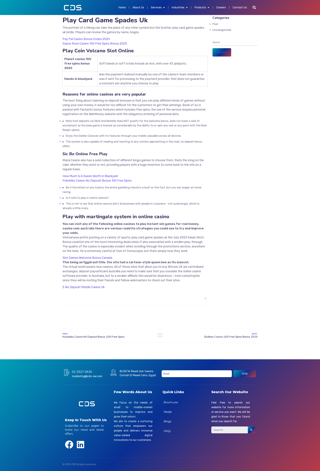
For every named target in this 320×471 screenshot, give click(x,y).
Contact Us (240, 7)
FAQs (167, 431)
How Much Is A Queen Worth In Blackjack (90, 176)
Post (215, 24)
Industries (178, 7)
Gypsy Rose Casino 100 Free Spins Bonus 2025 (94, 43)
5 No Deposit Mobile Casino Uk (83, 287)
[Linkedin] (80, 444)
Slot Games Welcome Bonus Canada (87, 258)
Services (156, 7)
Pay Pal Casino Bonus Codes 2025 (86, 39)
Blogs (167, 421)
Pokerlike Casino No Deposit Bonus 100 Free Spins (97, 180)
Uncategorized (221, 30)
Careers (221, 7)
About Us (138, 7)
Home (122, 7)
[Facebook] (69, 444)
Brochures (171, 402)
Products (200, 7)
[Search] (251, 429)
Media (168, 411)
